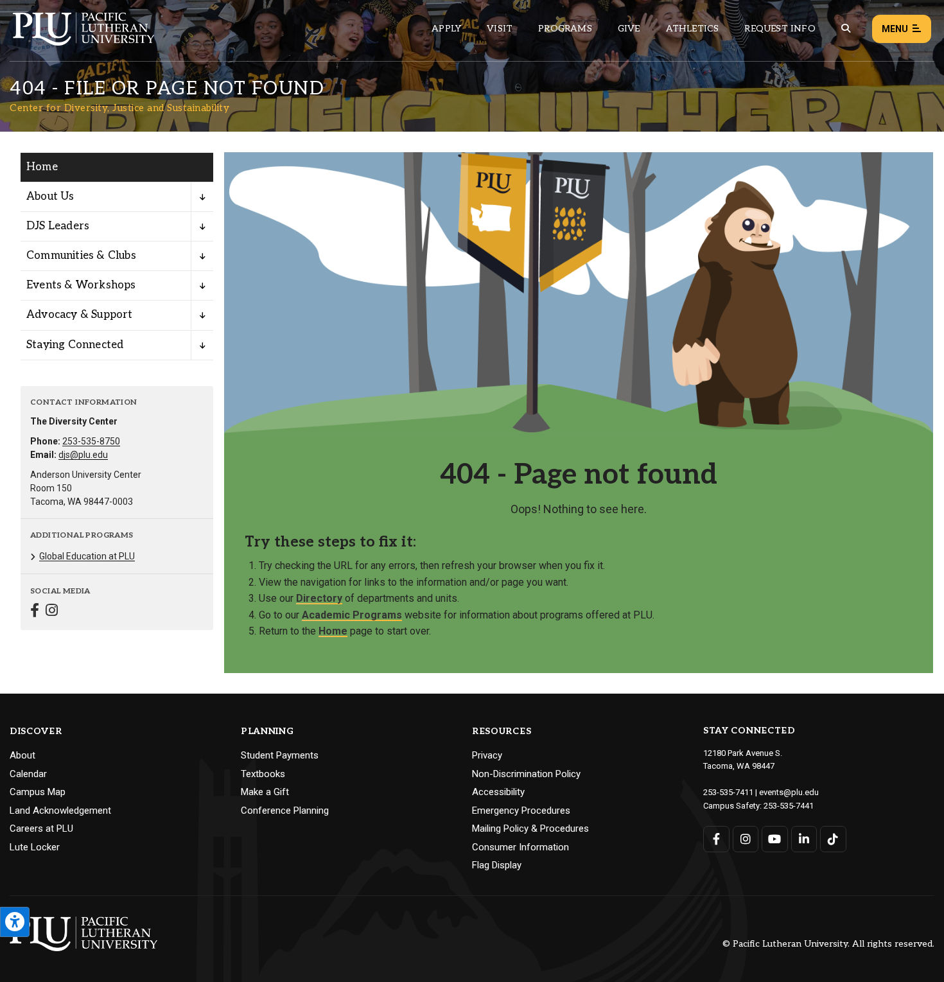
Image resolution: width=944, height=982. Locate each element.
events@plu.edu (789, 792)
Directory (319, 598)
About (22, 755)
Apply (446, 28)
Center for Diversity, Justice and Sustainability (119, 108)
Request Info (779, 28)
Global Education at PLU (87, 556)
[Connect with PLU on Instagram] (746, 839)
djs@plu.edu (83, 455)
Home (42, 167)
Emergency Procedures (521, 810)
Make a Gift (265, 792)
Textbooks (263, 774)
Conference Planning (285, 810)
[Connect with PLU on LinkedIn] (804, 839)
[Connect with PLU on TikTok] (833, 839)
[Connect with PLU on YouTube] (775, 839)
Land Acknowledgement (60, 810)
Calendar (28, 774)
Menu (895, 29)
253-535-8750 (91, 441)
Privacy (487, 755)
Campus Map (38, 792)
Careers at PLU (41, 828)
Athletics (692, 28)
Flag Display (496, 865)
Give (629, 28)
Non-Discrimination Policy (526, 774)
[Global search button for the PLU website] (846, 28)
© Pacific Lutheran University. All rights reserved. (828, 944)
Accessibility (498, 792)
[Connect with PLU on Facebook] (716, 839)
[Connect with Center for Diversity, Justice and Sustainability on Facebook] (34, 612)
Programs (565, 28)
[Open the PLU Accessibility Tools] (15, 922)
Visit (499, 28)
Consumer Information (520, 847)
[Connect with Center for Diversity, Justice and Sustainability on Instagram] (52, 612)
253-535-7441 (789, 806)
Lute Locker (35, 847)
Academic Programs (352, 615)
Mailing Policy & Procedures (530, 828)
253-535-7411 (728, 792)
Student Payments (280, 755)
